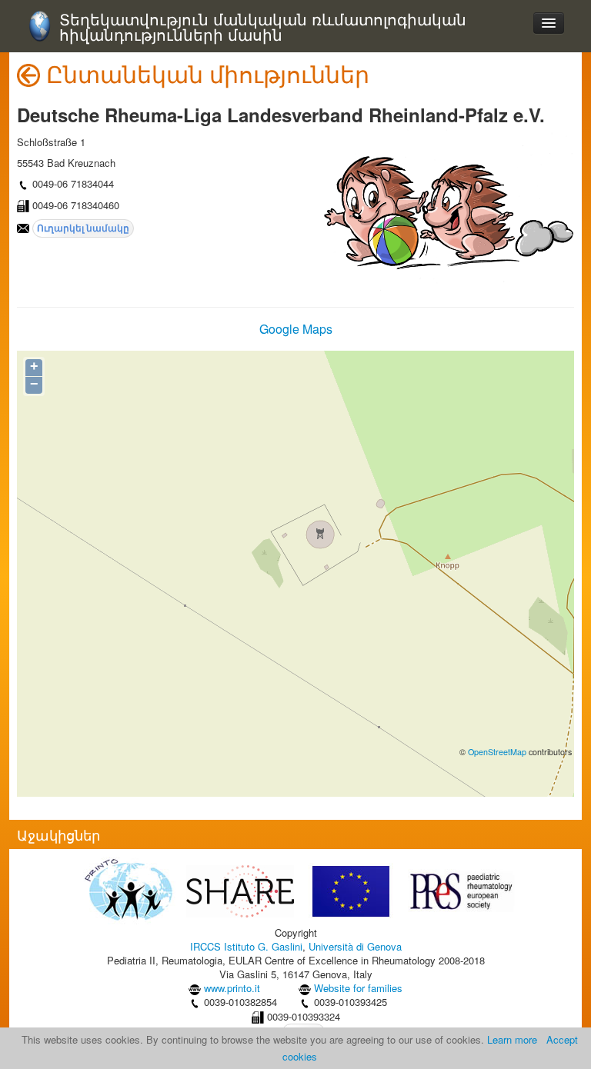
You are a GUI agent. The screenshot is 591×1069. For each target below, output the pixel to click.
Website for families (358, 988)
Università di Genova (355, 946)
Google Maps (295, 329)
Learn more (512, 1039)
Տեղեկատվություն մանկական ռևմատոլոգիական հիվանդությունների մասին (262, 27)
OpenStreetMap (497, 752)
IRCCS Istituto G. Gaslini (246, 946)
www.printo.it (232, 988)
